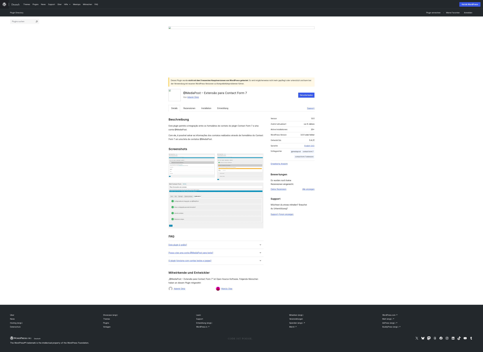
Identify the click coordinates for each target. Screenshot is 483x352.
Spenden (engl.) (297, 323)
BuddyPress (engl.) (391, 327)
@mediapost (296, 151)
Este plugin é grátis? (178, 245)
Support (310, 108)
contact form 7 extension (304, 157)
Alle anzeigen (308, 189)
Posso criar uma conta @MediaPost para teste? (191, 253)
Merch (293, 327)
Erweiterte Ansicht (279, 163)
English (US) (309, 146)
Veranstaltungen (296, 319)
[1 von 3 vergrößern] (211, 157)
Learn (198, 315)
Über (12, 315)
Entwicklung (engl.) (204, 323)
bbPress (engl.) (389, 323)
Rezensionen (189, 108)
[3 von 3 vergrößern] (260, 186)
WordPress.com (390, 315)
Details (174, 108)
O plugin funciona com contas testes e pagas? (190, 261)
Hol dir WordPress (470, 4)
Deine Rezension (278, 189)
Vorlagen (107, 327)
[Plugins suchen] (36, 21)
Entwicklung (222, 108)
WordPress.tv (203, 327)
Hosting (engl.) (16, 323)
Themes (106, 319)
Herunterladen (306, 95)
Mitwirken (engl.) (296, 315)
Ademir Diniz (193, 97)
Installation (206, 108)
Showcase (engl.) (110, 315)
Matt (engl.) (388, 319)
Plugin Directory (16, 13)
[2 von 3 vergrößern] (260, 157)
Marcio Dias (226, 288)
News (12, 319)
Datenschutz (15, 327)
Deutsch (37, 339)
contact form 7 (308, 151)
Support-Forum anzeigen (282, 214)
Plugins (106, 323)
